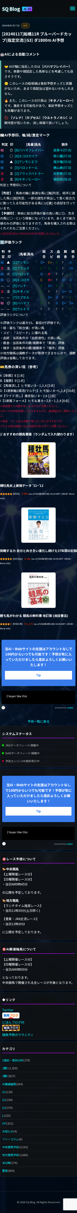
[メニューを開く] (72, 9)
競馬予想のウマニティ (18, 1034)
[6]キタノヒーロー (28, 179)
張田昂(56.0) (62, 179)
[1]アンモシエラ (26, 161)
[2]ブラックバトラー (29, 173)
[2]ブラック (21, 268)
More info (5, 563)
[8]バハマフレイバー (29, 150)
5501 (16, 493)
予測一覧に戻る (38, 721)
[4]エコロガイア (26, 156)
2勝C (5, 1068)
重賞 (5, 1171)
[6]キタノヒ (21, 291)
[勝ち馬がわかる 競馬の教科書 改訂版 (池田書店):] (38, 590)
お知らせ (7, 1131)
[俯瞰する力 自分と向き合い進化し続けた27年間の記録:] (38, 525)
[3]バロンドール (26, 167)
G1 (4, 1092)
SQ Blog (16, 8)
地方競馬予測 (10, 1155)
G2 (4, 1100)
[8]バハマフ (21, 303)
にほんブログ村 (13, 1022)
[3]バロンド (21, 273)
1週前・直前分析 (12, 1060)
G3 (4, 1108)
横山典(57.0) (62, 167)
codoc (70, 707)
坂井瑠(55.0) (62, 161)
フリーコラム (10, 1139)
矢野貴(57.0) (62, 173)
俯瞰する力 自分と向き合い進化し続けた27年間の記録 (38, 550)
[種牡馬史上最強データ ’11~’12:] (38, 460)
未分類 (6, 1163)
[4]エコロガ (21, 279)
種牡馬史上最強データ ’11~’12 (21, 485)
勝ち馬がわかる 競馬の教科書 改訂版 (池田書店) (34, 615)
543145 (18, 624)
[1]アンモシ (21, 262)
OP (4, 1123)
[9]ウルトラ (21, 308)
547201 (18, 559)
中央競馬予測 (10, 1147)
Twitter (7, 1009)
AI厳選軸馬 (9, 1084)
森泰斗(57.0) (62, 150)
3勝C (5, 1076)
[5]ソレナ (19, 285)
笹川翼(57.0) (62, 156)
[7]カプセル (21, 297)
